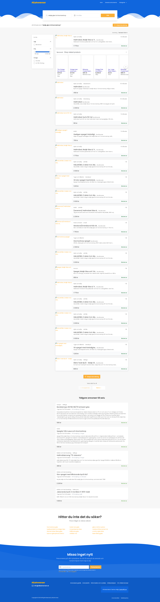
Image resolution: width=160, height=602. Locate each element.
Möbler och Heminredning (64, 453)
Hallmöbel (78, 86)
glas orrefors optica (98, 527)
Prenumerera (95, 567)
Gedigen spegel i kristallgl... (85, 134)
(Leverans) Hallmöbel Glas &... (86, 210)
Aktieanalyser (111, 583)
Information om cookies (98, 583)
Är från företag (40, 63)
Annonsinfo (86, 583)
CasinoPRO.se (123, 589)
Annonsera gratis (75, 583)
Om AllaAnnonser (122, 583)
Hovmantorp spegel (82, 241)
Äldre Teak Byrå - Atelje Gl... (85, 363)
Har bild (38, 61)
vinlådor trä (73, 533)
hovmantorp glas (52, 527)
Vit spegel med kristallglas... (85, 347)
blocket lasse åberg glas (54, 531)
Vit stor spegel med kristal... (85, 180)
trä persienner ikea (76, 529)
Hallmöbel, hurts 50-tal (83, 117)
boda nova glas (74, 527)
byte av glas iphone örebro (55, 533)
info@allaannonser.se (41, 586)
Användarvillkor (62, 571)
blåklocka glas (74, 531)
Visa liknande (99, 40)
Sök (107, 15)
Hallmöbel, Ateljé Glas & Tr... (85, 40)
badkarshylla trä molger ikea (56, 529)
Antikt (58, 429)
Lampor (59, 404)
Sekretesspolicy (124, 598)
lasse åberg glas (97, 533)
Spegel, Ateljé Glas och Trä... (85, 271)
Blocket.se (38, 44)
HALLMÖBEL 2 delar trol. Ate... (85, 165)
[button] (42, 42)
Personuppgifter (72, 571)
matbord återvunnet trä (100, 529)
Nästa (98, 388)
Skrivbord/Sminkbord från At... (86, 226)
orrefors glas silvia (98, 531)
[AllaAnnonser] (39, 2)
